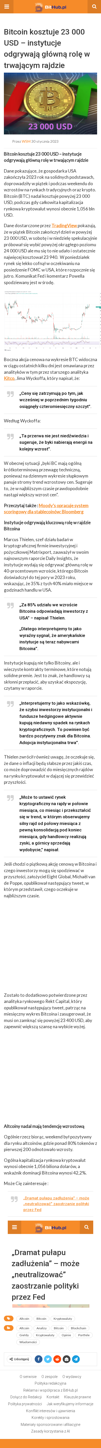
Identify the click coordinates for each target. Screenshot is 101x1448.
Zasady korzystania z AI (50, 1431)
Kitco (9, 378)
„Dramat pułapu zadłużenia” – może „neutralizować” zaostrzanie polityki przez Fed (56, 1204)
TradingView (65, 225)
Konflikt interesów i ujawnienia (50, 1411)
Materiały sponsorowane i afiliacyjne (50, 1425)
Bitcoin (41, 1319)
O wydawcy (71, 1377)
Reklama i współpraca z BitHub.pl (50, 1390)
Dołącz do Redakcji (26, 1397)
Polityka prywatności (25, 1404)
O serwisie (28, 1377)
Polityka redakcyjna (50, 1383)
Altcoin (24, 1319)
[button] (6, 6)
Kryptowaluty (63, 1319)
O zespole (49, 1377)
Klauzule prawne (77, 1397)
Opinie (66, 1335)
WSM (26, 141)
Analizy (42, 1328)
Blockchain (78, 1328)
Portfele (84, 1335)
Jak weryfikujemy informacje (70, 1404)
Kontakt (53, 1397)
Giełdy (24, 1335)
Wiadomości (28, 1342)
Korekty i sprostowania (50, 1418)
